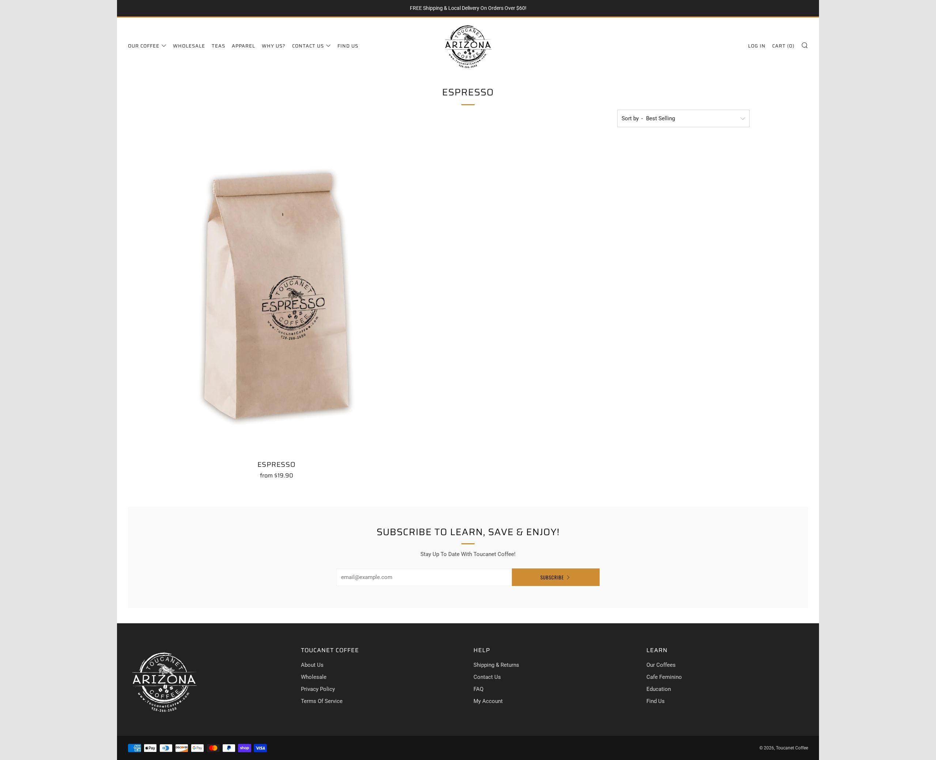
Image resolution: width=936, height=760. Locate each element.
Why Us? (274, 46)
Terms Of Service (322, 701)
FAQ (478, 689)
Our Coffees (661, 665)
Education (658, 689)
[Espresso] (276, 296)
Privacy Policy (318, 689)
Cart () (783, 46)
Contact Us (308, 46)
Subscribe (552, 577)
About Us (312, 665)
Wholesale (189, 46)
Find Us (347, 46)
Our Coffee (143, 46)
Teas (218, 46)
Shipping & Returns (496, 665)
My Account (488, 701)
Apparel (243, 46)
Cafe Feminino (664, 677)
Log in (757, 46)
